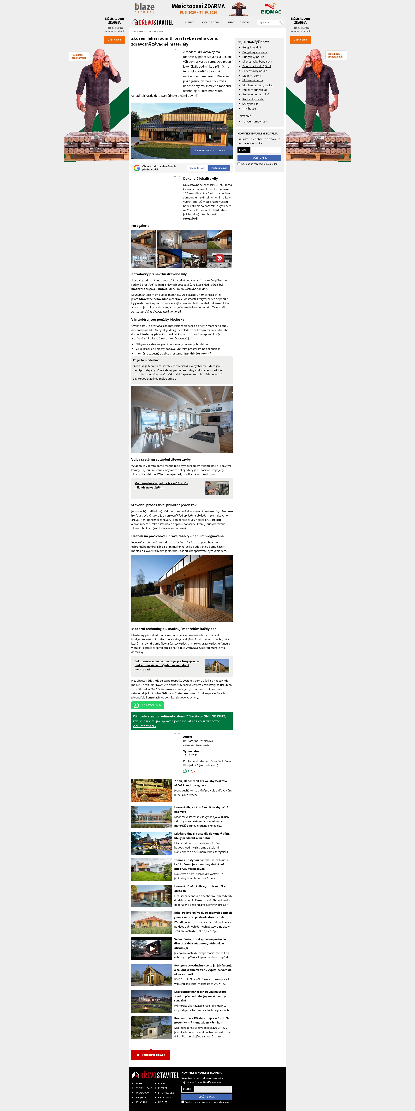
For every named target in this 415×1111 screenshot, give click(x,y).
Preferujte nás (219, 168)
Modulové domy (252, 80)
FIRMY (139, 1083)
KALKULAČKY (142, 1092)
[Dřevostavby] (152, 22)
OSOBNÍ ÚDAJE (144, 1088)
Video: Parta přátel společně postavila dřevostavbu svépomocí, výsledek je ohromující (200, 943)
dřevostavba (188, 289)
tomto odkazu (206, 689)
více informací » (144, 726)
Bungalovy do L (251, 47)
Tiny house (249, 108)
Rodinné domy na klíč (255, 94)
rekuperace (201, 643)
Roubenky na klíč (253, 99)
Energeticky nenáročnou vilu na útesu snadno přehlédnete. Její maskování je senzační (200, 996)
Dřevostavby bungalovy (257, 61)
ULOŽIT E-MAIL (206, 1096)
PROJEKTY (141, 1097)
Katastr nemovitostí (254, 121)
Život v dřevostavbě (154, 31)
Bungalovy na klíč (253, 57)
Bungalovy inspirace (254, 52)
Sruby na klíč (250, 104)
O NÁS (161, 1083)
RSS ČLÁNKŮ (142, 1102)
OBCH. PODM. (165, 1097)
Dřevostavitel (137, 31)
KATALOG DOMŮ (211, 22)
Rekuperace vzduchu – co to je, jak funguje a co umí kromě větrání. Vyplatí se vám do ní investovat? (203, 970)
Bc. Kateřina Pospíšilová (198, 741)
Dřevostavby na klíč (254, 71)
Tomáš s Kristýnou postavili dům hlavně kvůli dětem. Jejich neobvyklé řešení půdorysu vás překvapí (201, 864)
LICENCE (162, 1102)
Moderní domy (251, 75)
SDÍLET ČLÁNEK (151, 705)
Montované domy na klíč (257, 85)
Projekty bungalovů (254, 90)
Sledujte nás (197, 168)
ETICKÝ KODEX (166, 1092)
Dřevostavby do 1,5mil (256, 66)
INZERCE (162, 1088)
